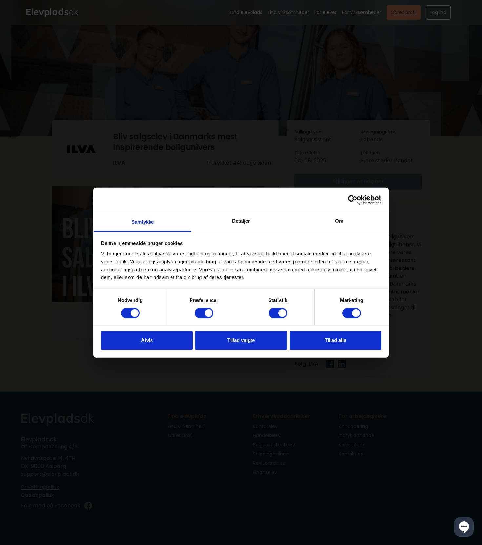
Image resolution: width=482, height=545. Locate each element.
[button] (464, 527)
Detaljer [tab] (241, 221)
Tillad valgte (241, 340)
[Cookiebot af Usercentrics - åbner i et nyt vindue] (352, 200)
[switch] (204, 313)
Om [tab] (339, 221)
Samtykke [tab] (142, 222)
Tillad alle (335, 340)
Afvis (147, 340)
